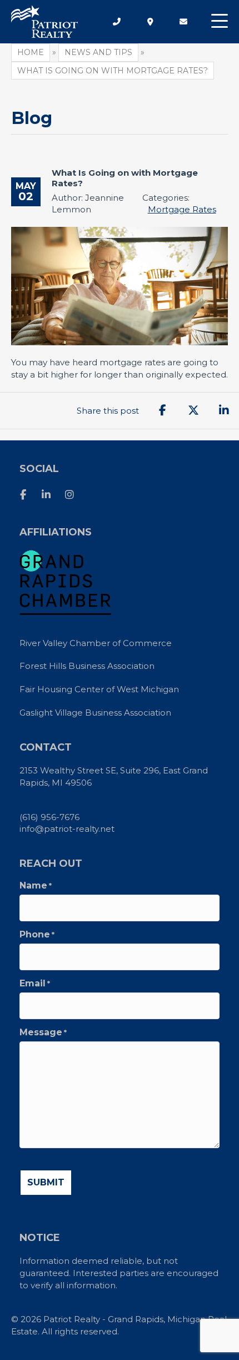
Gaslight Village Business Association (95, 712)
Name (35, 885)
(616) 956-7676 (49, 817)
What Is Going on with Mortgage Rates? (125, 177)
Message (43, 1032)
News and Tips (98, 52)
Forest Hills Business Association (87, 666)
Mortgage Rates (182, 209)
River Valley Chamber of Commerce (95, 643)
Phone (36, 934)
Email (34, 983)
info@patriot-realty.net (66, 828)
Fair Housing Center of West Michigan (99, 689)
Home (30, 52)
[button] (219, 21)
